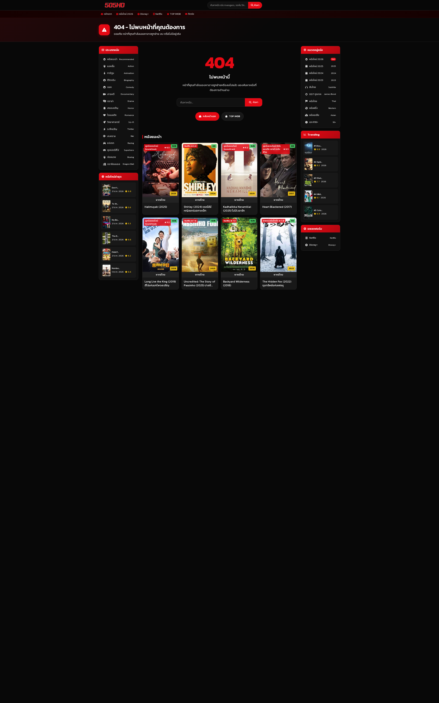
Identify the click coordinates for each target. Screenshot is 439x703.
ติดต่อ (191, 14)
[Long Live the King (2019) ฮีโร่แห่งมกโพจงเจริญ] (161, 245)
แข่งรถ (120, 143)
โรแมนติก (120, 115)
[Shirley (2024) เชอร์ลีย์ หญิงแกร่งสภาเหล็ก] (200, 170)
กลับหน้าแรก (209, 116)
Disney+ (144, 14)
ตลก (120, 87)
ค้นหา (256, 5)
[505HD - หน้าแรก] (114, 5)
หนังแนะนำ (120, 59)
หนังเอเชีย (322, 115)
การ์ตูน (120, 73)
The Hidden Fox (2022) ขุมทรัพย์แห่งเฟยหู (276, 283)
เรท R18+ (322, 122)
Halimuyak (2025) (156, 207)
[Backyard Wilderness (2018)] (239, 245)
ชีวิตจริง (120, 80)
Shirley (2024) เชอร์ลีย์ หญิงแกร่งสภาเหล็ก (197, 209)
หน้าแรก (108, 14)
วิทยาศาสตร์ (120, 122)
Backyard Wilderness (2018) (236, 283)
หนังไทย (322, 101)
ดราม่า (120, 101)
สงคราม (120, 136)
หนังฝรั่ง (322, 108)
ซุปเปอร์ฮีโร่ (120, 150)
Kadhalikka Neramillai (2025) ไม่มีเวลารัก (237, 209)
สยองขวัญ (120, 108)
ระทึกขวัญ (120, 129)
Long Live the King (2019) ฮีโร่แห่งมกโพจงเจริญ (160, 283)
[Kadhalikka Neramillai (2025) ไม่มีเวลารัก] (239, 170)
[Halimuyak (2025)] (161, 170)
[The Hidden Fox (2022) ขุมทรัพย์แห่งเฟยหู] (278, 245)
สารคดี (120, 94)
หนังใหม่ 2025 (322, 66)
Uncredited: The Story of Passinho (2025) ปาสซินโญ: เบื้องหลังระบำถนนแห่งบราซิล (200, 283)
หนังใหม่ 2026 (126, 14)
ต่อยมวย (120, 157)
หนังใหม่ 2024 (322, 73)
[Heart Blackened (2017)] (278, 170)
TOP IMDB (175, 14)
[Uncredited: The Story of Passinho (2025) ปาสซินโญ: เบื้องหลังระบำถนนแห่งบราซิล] (200, 245)
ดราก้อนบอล (120, 164)
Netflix (158, 14)
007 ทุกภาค (322, 94)
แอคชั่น (120, 66)
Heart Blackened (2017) (277, 207)
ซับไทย (322, 87)
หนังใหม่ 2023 (322, 80)
